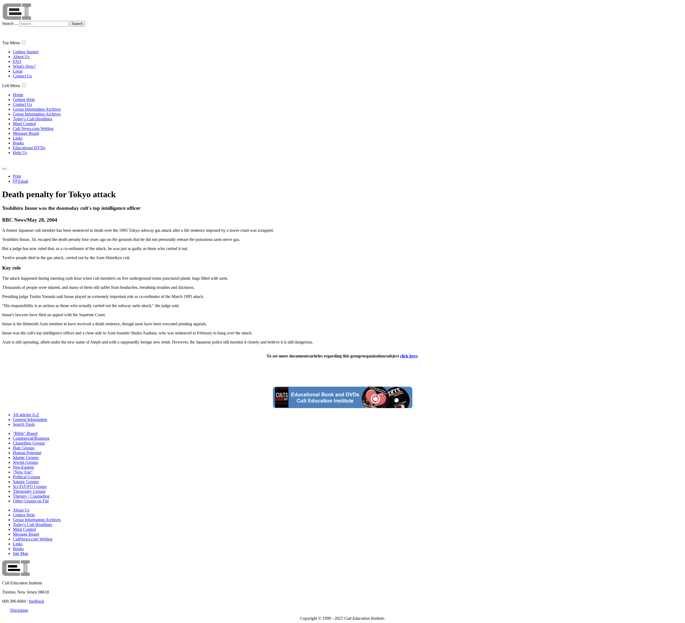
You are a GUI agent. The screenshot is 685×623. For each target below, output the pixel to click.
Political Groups (26, 477)
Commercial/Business (31, 438)
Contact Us (22, 76)
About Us (21, 56)
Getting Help (24, 99)
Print (17, 176)
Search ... (10, 23)
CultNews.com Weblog (32, 539)
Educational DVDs (29, 148)
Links (17, 138)
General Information (30, 419)
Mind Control (24, 123)
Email (22, 181)
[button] (23, 42)
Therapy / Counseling (31, 496)
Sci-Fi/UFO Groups (30, 486)
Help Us (20, 152)
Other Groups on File (31, 501)
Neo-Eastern (23, 467)
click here (408, 356)
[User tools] (4, 169)
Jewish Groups (25, 462)
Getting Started (25, 52)
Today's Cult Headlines (32, 119)
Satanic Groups (26, 481)
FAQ (17, 61)
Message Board (26, 133)
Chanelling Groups (29, 443)
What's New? (24, 66)
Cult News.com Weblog (33, 128)
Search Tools (24, 424)
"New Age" (23, 472)
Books (18, 143)
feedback (36, 601)
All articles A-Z (26, 414)
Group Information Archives (37, 109)
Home (18, 94)
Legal (17, 71)
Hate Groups (24, 448)
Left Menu (11, 85)
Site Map (20, 553)
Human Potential (27, 452)
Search (77, 24)
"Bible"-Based (25, 433)
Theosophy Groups (29, 491)
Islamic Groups (26, 457)
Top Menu (11, 42)
